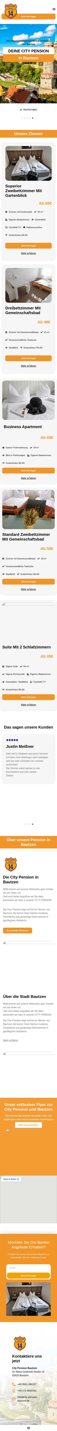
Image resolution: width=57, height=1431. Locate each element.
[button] (2, 110)
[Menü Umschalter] (53, 9)
